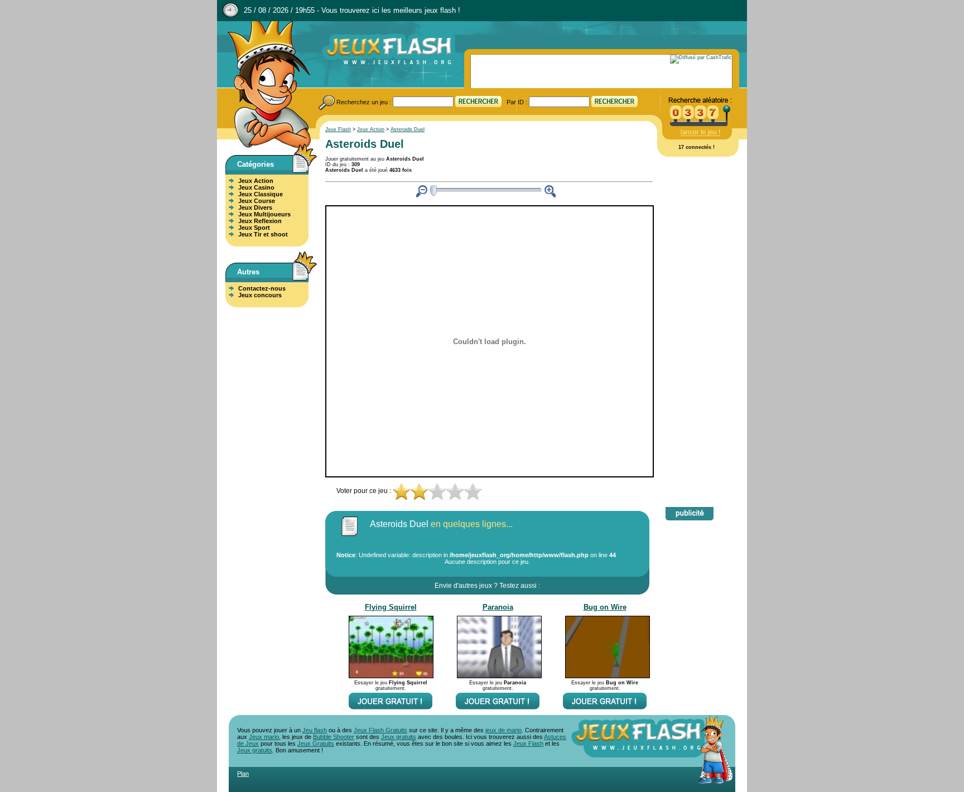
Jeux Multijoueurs (264, 214)
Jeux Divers (255, 207)
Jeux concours (260, 295)
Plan (243, 773)
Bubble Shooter (333, 736)
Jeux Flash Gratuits (380, 730)
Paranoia (498, 607)
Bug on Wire (605, 607)
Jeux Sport (254, 227)
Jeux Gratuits (315, 743)
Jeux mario (264, 736)
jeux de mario (503, 730)
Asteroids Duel (408, 129)
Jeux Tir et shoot (263, 234)
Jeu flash (314, 730)
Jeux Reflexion (260, 221)
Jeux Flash (264, 85)
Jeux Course (256, 200)
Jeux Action (255, 180)
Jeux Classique (260, 194)
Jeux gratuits (398, 736)
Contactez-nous (262, 288)
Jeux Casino (256, 187)
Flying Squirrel (391, 607)
